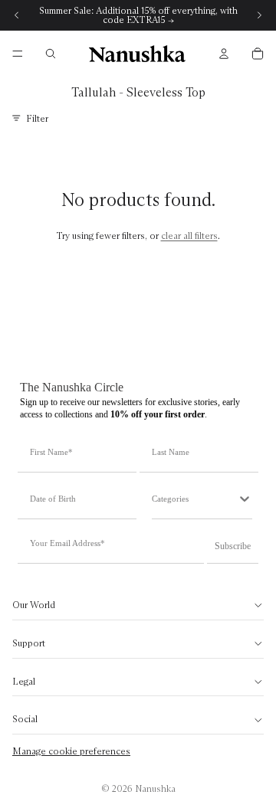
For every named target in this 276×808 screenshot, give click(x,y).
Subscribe (233, 546)
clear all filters (189, 235)
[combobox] (194, 498)
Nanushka (155, 788)
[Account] (224, 53)
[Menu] (17, 53)
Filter (37, 118)
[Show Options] (244, 498)
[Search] (50, 53)
